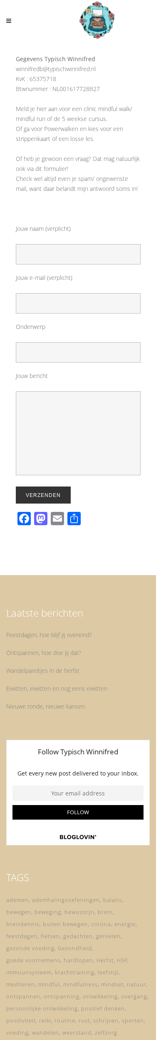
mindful (49, 984)
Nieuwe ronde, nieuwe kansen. (46, 706)
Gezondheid (75, 948)
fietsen (50, 936)
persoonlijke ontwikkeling (42, 1008)
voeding (17, 1032)
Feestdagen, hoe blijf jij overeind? (49, 635)
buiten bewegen (65, 924)
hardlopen (78, 960)
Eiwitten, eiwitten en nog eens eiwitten (56, 688)
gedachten (78, 936)
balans (112, 900)
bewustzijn (79, 912)
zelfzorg (106, 1032)
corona (101, 924)
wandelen (45, 1032)
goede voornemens (33, 960)
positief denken (103, 1008)
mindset (112, 984)
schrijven (106, 1020)
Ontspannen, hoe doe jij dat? (43, 653)
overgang (134, 996)
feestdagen (21, 936)
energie (125, 924)
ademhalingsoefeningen (66, 900)
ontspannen (23, 996)
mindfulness (80, 984)
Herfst (105, 960)
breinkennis (23, 924)
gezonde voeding (30, 948)
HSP (122, 960)
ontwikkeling (100, 996)
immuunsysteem (29, 972)
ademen (17, 900)
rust (84, 1020)
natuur (136, 984)
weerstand (77, 1032)
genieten (108, 936)
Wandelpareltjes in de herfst (42, 670)
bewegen (18, 912)
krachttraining (74, 972)
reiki (45, 1020)
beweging (48, 912)
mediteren (20, 984)
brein (105, 912)
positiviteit (21, 1020)
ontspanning (61, 996)
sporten (133, 1020)
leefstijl (108, 972)
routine (64, 1020)
